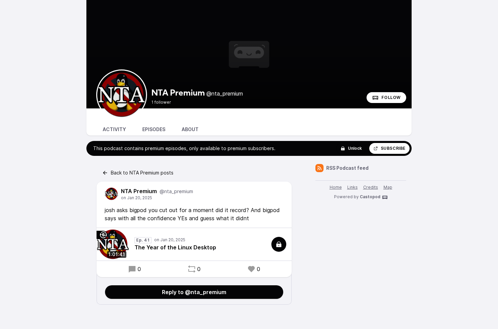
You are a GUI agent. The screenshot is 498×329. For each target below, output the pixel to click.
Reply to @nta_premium (194, 292)
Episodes (153, 129)
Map (387, 187)
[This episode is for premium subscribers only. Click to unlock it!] (278, 244)
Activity (114, 129)
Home (336, 187)
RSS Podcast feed (347, 168)
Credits (370, 187)
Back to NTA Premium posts (142, 173)
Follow (391, 97)
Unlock (355, 148)
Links (352, 187)
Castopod (370, 196)
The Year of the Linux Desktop (175, 247)
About (190, 129)
